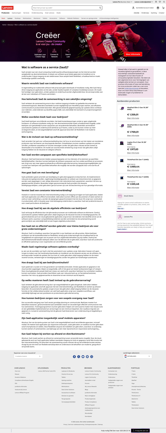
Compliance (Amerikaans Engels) (24, 380)
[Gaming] (157, 12)
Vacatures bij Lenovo (21, 389)
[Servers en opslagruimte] (98, 18)
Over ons (17, 371)
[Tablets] (48, 18)
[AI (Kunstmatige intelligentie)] (119, 18)
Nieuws (17, 374)
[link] (164, 2)
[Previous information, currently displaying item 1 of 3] (3, 41)
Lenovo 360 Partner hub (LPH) (46, 371)
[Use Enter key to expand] (154, 8)
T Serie (133, 371)
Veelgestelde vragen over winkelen (115, 386)
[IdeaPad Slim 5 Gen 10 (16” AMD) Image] (122, 108)
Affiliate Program (90, 405)
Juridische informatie (21, 386)
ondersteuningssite (131, 88)
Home (4, 25)
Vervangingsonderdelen (68, 402)
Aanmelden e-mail (90, 380)
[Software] (65, 18)
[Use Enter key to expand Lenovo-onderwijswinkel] (152, 2)
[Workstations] (32, 18)
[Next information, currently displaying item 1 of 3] (163, 41)
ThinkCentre (135, 392)
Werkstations (65, 386)
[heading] (139, 108)
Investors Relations (20, 377)
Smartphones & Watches (139, 386)
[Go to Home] (7, 8)
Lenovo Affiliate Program (22, 392)
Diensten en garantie (67, 396)
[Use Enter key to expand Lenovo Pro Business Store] (131, 2)
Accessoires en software (68, 392)
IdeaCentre (135, 399)
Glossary (10, 25)
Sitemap (100, 424)
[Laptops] (13, 18)
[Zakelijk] (139, 12)
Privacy (65, 424)
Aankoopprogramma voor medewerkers (92, 409)
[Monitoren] (41, 18)
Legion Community (90, 377)
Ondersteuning (112, 374)
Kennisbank (88, 416)
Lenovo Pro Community (92, 374)
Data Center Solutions (68, 389)
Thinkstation (135, 405)
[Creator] (165, 12)
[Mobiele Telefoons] (79, 18)
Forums (87, 383)
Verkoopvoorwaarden (91, 424)
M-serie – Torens (136, 389)
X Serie (133, 374)
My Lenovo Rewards (91, 386)
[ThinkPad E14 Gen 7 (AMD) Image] (122, 161)
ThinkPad (134, 377)
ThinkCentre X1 (136, 396)
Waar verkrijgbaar (90, 396)
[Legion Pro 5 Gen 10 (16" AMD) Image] (122, 143)
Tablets (64, 377)
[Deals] (5, 18)
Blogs (86, 389)
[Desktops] (21, 18)
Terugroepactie (66, 399)
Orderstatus (111, 377)
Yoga (133, 383)
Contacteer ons (112, 371)
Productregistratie (90, 399)
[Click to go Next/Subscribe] (40, 356)
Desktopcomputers (67, 383)
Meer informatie (133, 118)
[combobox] (65, 8)
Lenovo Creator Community (93, 371)
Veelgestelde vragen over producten (115, 381)
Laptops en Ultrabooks (68, 371)
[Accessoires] (57, 18)
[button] (156, 2)
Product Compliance (91, 402)
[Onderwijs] (149, 12)
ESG (16, 383)
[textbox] (137, 356)
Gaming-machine (66, 380)
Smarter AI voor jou (67, 374)
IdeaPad (134, 380)
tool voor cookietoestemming (76, 424)
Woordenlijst (88, 413)
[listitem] (135, 113)
